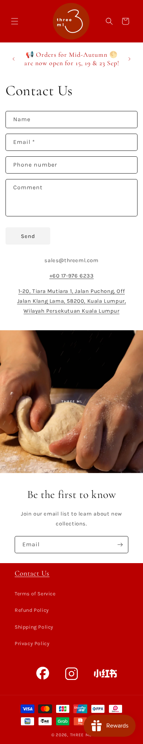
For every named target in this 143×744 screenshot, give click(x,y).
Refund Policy (32, 610)
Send (28, 236)
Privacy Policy (32, 643)
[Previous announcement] (14, 59)
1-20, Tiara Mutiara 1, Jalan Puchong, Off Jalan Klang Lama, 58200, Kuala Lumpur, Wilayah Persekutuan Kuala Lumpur (71, 301)
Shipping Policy (34, 627)
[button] (15, 21)
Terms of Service (35, 594)
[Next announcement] (129, 59)
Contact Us (32, 573)
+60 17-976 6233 (72, 275)
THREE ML (81, 734)
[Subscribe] (120, 544)
